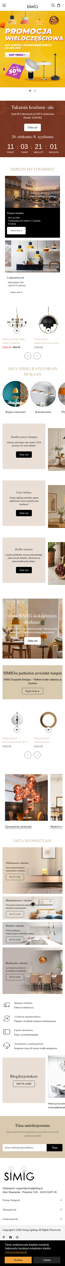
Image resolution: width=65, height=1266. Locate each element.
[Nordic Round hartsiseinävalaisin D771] (16, 720)
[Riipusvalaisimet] (15, 394)
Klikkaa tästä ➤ (16, 231)
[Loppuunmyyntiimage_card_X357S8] (32, 256)
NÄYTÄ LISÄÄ (14, 877)
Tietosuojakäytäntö (16, 1252)
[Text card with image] (26, 797)
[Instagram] (17, 1237)
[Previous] (27, 356)
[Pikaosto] (17, 331)
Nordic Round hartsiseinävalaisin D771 (15, 740)
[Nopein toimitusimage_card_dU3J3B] (32, 192)
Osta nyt (32, 127)
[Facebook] (10, 1237)
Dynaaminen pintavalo (18, 826)
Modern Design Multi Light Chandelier (13, 341)
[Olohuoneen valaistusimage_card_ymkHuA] (32, 870)
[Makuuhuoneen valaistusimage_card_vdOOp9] (32, 907)
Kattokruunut (43, 412)
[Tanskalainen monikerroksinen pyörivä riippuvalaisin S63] (48, 321)
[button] (58, 5)
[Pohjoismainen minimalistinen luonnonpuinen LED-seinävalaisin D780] (48, 720)
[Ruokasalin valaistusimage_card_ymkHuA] (32, 970)
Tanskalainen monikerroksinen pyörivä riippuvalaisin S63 (47, 341)
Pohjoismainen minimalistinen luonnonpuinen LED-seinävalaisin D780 (45, 740)
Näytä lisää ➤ (32, 691)
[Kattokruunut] (43, 394)
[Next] (37, 356)
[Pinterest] (3, 1237)
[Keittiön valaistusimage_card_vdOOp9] (32, 933)
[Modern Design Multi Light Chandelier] (16, 321)
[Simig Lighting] (32, 5)
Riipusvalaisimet (16, 412)
